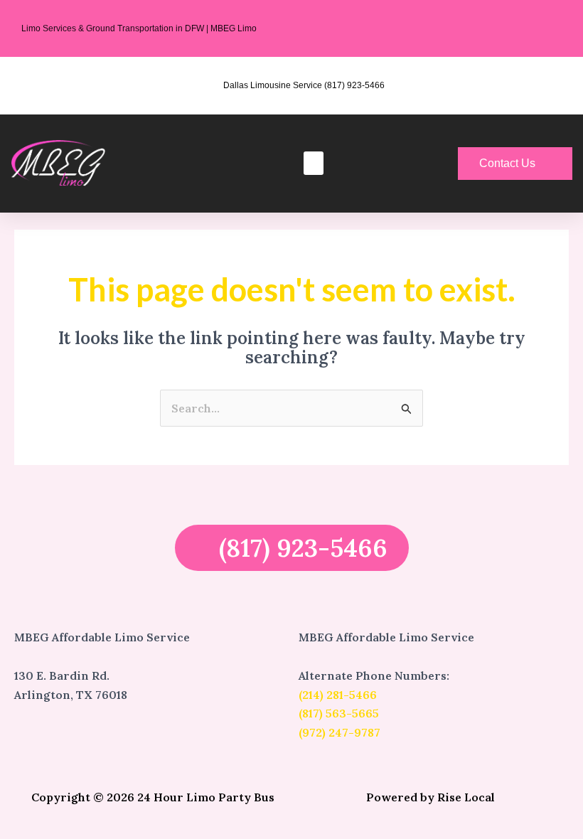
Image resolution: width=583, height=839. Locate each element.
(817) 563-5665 (339, 713)
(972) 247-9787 (339, 732)
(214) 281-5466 (338, 695)
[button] (313, 163)
